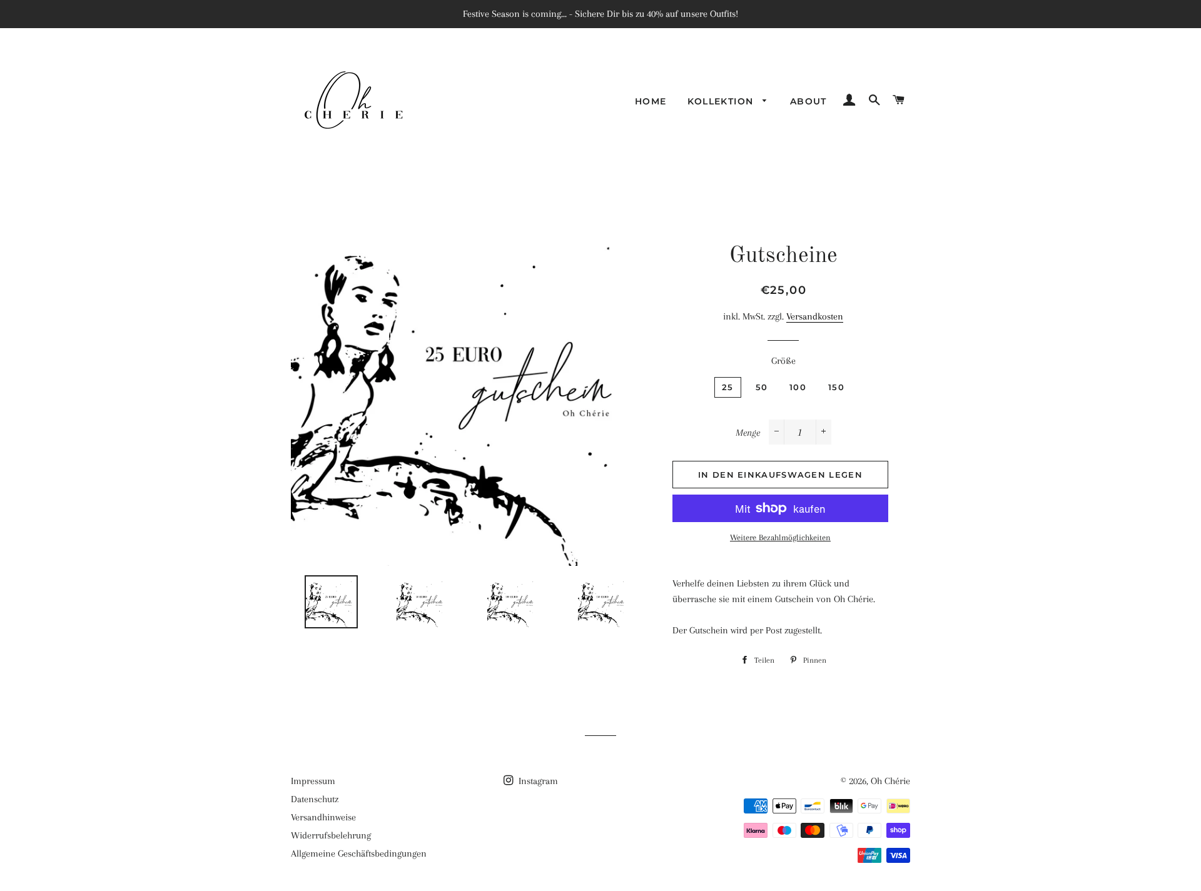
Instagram (537, 781)
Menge (748, 432)
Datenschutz (314, 799)
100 (797, 387)
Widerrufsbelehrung (331, 835)
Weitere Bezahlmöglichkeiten (780, 537)
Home (651, 101)
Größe (783, 360)
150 (836, 387)
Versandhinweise (323, 817)
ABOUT (808, 101)
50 (762, 387)
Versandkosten (814, 316)
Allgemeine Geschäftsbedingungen (359, 853)
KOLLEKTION (721, 101)
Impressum (313, 781)
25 (728, 387)
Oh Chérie (890, 781)
